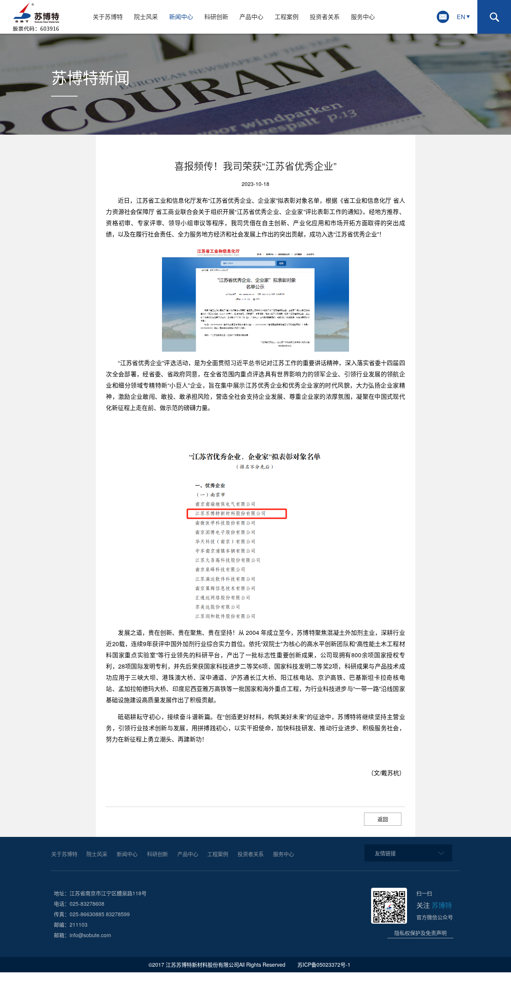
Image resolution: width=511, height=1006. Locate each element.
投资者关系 (325, 16)
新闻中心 (181, 16)
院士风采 (146, 16)
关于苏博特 (108, 16)
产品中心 (251, 16)
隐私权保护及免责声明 (420, 932)
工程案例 (287, 16)
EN (461, 16)
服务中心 (363, 16)
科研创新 (216, 16)
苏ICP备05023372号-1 (324, 964)
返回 (382, 819)
